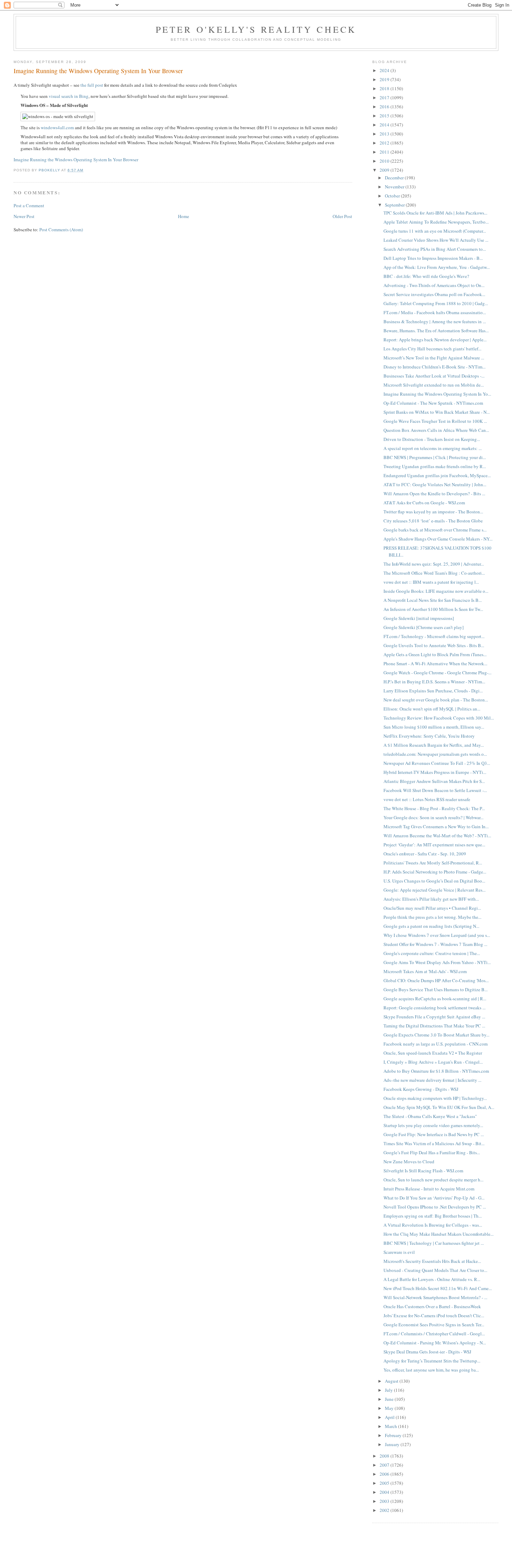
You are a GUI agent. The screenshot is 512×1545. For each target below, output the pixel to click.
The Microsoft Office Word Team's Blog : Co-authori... (434, 573)
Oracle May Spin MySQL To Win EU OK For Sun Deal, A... (438, 1107)
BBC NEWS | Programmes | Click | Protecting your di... (434, 457)
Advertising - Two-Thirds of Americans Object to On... (433, 285)
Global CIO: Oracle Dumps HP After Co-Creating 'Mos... (436, 980)
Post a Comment (29, 205)
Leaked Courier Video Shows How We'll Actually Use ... (435, 240)
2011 (385, 152)
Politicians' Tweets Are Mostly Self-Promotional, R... (432, 863)
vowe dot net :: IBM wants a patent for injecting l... (431, 582)
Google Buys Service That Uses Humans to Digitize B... (435, 989)
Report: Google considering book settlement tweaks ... (434, 1007)
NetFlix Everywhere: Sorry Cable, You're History (429, 736)
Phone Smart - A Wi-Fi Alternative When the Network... (435, 663)
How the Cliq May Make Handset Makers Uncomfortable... (438, 1234)
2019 (385, 79)
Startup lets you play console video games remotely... (433, 1125)
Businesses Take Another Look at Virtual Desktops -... (433, 376)
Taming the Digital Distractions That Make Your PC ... (434, 1026)
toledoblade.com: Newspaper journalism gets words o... (435, 754)
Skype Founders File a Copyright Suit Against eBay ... (434, 1017)
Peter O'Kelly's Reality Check (256, 29)
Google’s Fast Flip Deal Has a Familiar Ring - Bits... (431, 1152)
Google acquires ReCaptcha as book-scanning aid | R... (434, 998)
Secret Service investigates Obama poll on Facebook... (434, 294)
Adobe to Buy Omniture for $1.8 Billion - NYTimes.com (436, 1071)
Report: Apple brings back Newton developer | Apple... (435, 339)
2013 (385, 134)
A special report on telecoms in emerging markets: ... (432, 448)
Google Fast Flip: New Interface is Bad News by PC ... (433, 1134)
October (393, 196)
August (392, 1381)
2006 (385, 1474)
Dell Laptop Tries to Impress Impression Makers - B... (433, 258)
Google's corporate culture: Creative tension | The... (431, 953)
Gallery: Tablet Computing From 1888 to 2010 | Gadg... (435, 303)
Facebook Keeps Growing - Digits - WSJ (420, 1089)
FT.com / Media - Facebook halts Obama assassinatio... (434, 312)
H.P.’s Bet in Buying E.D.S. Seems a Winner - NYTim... (434, 681)
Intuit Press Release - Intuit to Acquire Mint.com (428, 1189)
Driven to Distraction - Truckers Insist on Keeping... (431, 439)
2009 (385, 170)
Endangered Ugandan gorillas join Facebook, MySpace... (437, 475)
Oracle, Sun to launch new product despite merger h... (433, 1180)
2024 (385, 70)
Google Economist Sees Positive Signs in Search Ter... (433, 1324)
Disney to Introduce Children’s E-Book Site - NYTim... (434, 367)
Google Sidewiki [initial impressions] (418, 618)
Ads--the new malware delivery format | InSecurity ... (432, 1080)
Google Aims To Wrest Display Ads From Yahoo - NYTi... (437, 962)
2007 (385, 1465)
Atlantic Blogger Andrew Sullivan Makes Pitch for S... (434, 781)
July (389, 1390)
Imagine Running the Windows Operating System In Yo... (437, 394)
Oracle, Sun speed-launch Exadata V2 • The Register (432, 1053)
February (394, 1435)
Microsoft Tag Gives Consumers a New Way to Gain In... (436, 826)
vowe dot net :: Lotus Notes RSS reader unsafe (426, 799)
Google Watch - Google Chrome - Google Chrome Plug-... (437, 672)
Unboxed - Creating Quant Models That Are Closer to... (435, 1270)
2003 (385, 1501)
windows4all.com (57, 127)
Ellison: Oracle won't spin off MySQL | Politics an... (431, 709)
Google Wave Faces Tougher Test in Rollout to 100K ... (435, 421)
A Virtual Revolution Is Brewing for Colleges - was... (432, 1225)
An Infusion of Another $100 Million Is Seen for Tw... (433, 609)
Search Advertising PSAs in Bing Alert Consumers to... (434, 249)
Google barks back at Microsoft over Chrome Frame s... (435, 530)
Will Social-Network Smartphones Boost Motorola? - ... (435, 1297)
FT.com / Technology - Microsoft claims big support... (433, 636)
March (391, 1426)
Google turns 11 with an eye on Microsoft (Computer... (434, 231)
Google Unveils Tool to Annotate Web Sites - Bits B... (433, 645)
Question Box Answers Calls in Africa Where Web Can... (436, 430)
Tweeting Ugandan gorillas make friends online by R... (434, 466)
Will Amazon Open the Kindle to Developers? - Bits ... (434, 493)
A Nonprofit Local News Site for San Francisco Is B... (432, 600)
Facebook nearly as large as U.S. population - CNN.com (435, 1044)
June (390, 1399)
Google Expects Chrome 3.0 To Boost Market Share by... (436, 1035)
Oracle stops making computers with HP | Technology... (435, 1098)
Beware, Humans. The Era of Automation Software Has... (436, 330)
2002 (385, 1510)
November (395, 187)
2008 (385, 1456)
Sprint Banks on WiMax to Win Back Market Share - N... (436, 412)
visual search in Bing (68, 96)
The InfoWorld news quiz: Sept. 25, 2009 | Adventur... (433, 564)
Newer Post (24, 216)
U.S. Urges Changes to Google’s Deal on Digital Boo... (434, 881)
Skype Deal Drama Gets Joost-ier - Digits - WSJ (427, 1352)
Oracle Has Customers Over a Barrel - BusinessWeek (432, 1306)
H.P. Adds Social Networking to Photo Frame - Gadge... (434, 872)
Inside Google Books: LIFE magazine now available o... (435, 591)
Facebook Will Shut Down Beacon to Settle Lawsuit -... (435, 790)
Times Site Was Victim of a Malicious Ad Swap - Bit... (433, 1143)
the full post (91, 85)
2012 (385, 143)
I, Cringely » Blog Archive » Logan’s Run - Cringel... (433, 1062)
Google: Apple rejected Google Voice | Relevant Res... (434, 890)
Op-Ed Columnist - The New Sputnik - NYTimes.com (433, 403)
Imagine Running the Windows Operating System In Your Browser (76, 159)
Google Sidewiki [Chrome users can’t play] (423, 627)
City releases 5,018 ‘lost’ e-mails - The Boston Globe (433, 521)
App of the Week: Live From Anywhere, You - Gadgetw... (436, 267)
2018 (385, 88)
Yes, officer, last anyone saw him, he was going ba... (431, 1370)
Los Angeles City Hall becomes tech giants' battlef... (432, 349)
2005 (385, 1483)
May (390, 1408)
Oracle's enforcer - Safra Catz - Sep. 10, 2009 (424, 854)
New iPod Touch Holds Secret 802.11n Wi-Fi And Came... (437, 1288)
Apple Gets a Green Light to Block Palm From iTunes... (435, 654)
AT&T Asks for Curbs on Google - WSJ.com (424, 502)
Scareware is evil (399, 1252)
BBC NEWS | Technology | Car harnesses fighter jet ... (433, 1243)
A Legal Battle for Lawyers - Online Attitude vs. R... (431, 1279)
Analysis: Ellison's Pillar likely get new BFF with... (431, 899)
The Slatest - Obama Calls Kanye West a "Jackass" (430, 1116)
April (390, 1417)
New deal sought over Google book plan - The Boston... (435, 700)
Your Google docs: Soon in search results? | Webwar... (433, 817)
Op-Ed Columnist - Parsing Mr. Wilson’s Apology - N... (434, 1343)
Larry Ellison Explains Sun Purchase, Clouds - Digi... (433, 691)
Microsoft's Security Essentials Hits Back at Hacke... (432, 1261)
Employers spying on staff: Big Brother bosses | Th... (432, 1216)
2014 (385, 125)
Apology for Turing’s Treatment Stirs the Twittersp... (431, 1361)
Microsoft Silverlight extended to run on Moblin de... (433, 385)
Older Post (342, 216)
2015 (385, 115)
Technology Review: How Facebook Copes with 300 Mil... (438, 718)
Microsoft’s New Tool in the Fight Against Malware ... (433, 358)
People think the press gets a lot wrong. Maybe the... (432, 917)
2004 (385, 1492)
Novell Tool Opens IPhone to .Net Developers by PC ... (434, 1207)
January (393, 1444)
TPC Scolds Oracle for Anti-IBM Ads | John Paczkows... (435, 213)
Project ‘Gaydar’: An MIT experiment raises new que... (434, 844)
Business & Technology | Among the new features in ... (434, 321)
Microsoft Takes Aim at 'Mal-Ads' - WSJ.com (425, 971)
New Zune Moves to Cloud (408, 1161)
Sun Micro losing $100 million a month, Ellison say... (433, 727)
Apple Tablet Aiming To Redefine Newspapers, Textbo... (436, 222)
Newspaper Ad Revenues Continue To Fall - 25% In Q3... (436, 763)
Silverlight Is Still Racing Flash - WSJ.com (423, 1170)
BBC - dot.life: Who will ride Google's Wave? (426, 276)
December (395, 177)
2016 (385, 106)
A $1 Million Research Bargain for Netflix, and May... (433, 745)
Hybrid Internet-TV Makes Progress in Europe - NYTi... (434, 772)
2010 (385, 161)
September (395, 205)
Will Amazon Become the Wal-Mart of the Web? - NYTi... (437, 835)
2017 (385, 97)
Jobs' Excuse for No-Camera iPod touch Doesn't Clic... (433, 1315)
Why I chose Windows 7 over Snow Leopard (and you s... (436, 935)
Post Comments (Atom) (61, 229)
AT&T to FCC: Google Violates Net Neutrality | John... (434, 484)
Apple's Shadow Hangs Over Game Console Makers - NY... (437, 539)
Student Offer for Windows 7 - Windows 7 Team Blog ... (435, 944)
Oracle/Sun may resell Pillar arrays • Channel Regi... (432, 908)
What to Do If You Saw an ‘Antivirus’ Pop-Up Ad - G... (433, 1198)
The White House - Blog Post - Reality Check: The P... (434, 808)
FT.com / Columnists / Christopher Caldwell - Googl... (434, 1333)
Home (183, 216)
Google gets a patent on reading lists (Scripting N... (431, 926)
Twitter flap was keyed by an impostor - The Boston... (433, 511)
